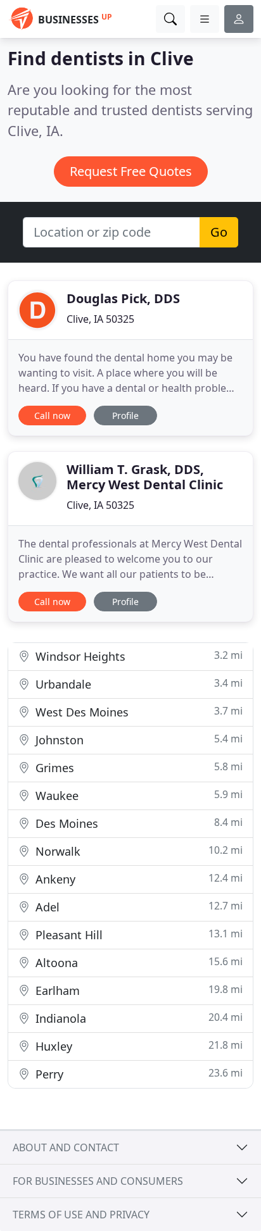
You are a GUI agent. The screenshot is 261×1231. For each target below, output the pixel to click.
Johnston (137, 739)
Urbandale (137, 684)
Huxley (137, 1046)
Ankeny (137, 879)
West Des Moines (137, 712)
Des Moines (137, 823)
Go (218, 232)
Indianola (137, 1018)
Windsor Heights (137, 656)
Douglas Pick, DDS (123, 298)
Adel (137, 907)
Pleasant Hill (137, 934)
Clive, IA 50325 (100, 319)
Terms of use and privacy (81, 1215)
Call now (52, 415)
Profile (125, 415)
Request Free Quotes (131, 171)
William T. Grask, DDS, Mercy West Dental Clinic (145, 477)
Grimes (137, 767)
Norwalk (137, 851)
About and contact (66, 1147)
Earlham (137, 990)
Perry (137, 1074)
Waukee (137, 795)
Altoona (137, 962)
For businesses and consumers (98, 1181)
